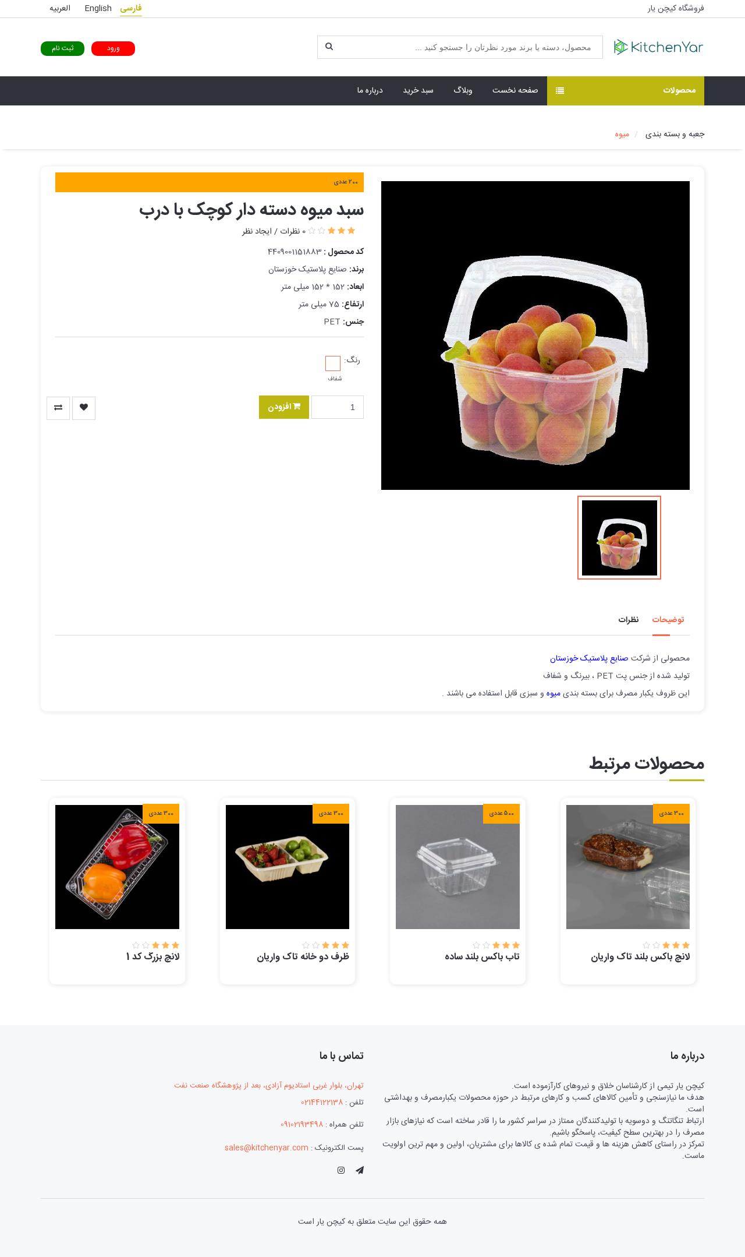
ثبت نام (62, 48)
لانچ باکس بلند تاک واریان (640, 957)
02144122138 (322, 1102)
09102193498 (302, 1125)
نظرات (628, 620)
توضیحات (668, 620)
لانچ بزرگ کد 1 (152, 957)
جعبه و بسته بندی (674, 135)
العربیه (59, 9)
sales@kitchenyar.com (266, 1148)
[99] (58, 408)
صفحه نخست (515, 91)
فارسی (131, 9)
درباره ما (370, 91)
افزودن (280, 407)
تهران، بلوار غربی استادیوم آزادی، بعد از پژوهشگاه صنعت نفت (269, 1086)
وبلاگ (463, 91)
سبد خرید (418, 91)
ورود (113, 48)
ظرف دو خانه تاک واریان (303, 957)
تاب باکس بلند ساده (482, 957)
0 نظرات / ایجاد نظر (274, 232)
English (98, 9)
